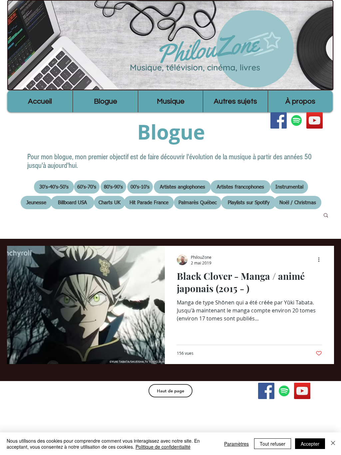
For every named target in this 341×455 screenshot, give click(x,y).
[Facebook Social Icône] (278, 120)
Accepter (310, 443)
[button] (326, 215)
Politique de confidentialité (163, 446)
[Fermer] (333, 444)
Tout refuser (272, 443)
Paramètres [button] (236, 443)
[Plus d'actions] (321, 260)
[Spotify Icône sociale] (296, 120)
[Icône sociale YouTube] (314, 120)
